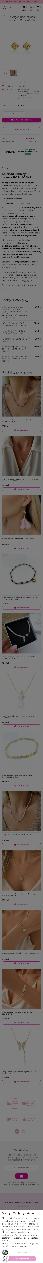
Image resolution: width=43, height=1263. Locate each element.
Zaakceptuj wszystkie (21, 1258)
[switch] (5, 1259)
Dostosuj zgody (21, 1252)
